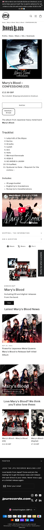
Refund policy (7, 525)
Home (4, 22)
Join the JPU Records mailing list (21, 468)
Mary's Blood (11, 22)
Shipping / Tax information (16, 233)
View (9, 303)
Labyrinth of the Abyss (16, 138)
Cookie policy (36, 525)
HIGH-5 (9, 158)
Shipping (16, 96)
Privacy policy (16, 525)
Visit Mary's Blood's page (13, 392)
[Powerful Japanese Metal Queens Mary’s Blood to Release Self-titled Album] (22, 328)
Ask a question (9, 239)
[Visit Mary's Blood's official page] (22, 28)
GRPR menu (22, 527)
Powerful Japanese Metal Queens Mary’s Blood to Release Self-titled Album (19, 351)
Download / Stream (8, 112)
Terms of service (26, 525)
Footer (6, 461)
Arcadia (9, 144)
